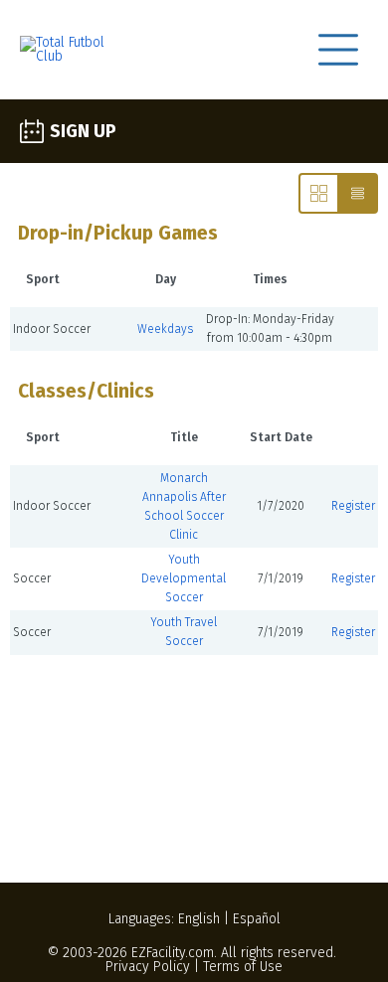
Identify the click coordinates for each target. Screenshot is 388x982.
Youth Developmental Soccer (183, 578)
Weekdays (165, 329)
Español (257, 918)
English (199, 918)
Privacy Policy (147, 966)
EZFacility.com (172, 952)
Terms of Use (243, 966)
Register (353, 506)
